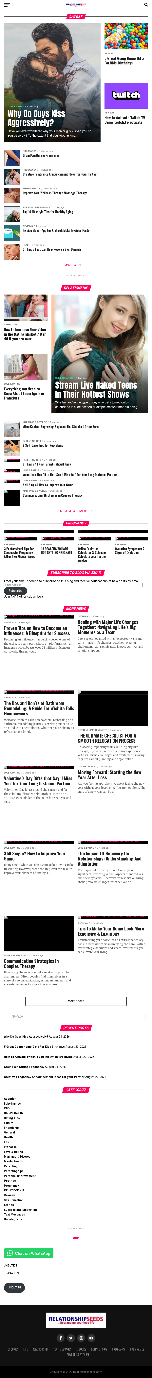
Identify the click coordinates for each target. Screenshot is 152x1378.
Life (6, 1142)
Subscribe (16, 591)
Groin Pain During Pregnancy (24, 1067)
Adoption (10, 1098)
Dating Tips (12, 1118)
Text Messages (14, 1214)
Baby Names (12, 1103)
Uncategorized (14, 1219)
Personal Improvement (20, 1176)
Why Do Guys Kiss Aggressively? (26, 1036)
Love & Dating (13, 1152)
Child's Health (13, 1113)
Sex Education (14, 1200)
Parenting (11, 1166)
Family (8, 1123)
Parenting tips (14, 1171)
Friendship (11, 1128)
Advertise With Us (78, 1354)
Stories (9, 1205)
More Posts (76, 1001)
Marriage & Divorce (17, 1156)
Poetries (10, 1180)
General (9, 1132)
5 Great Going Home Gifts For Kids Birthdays (34, 1046)
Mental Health (13, 1161)
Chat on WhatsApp (32, 1253)
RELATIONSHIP (14, 1190)
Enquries (13, 1349)
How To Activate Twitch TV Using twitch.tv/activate (38, 1057)
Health (8, 1137)
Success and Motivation (20, 1210)
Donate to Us (99, 1349)
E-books (81, 1349)
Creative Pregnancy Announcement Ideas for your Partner (44, 1077)
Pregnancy (11, 1185)
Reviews (9, 1195)
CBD (7, 1108)
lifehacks (10, 1147)
